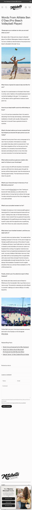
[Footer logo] (10, 475)
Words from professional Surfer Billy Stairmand (16, 347)
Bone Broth (13, 189)
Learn (3, 485)
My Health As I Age (8, 505)
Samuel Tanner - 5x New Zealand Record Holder (16, 354)
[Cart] (29, 7)
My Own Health (8, 502)
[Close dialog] (30, 487)
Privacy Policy (22, 399)
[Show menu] (2, 7)
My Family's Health (8, 498)
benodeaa (5, 334)
